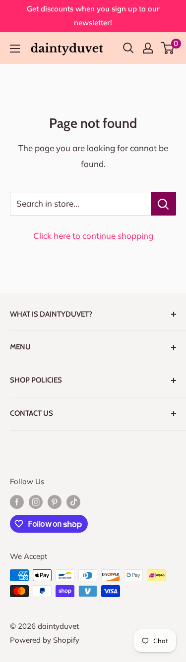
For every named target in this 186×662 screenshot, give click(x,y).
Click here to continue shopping (93, 235)
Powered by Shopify (44, 640)
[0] (168, 48)
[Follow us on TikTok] (73, 502)
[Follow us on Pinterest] (55, 502)
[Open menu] (15, 49)
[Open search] (128, 48)
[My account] (148, 48)
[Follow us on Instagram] (36, 502)
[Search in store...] (163, 204)
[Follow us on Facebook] (17, 502)
